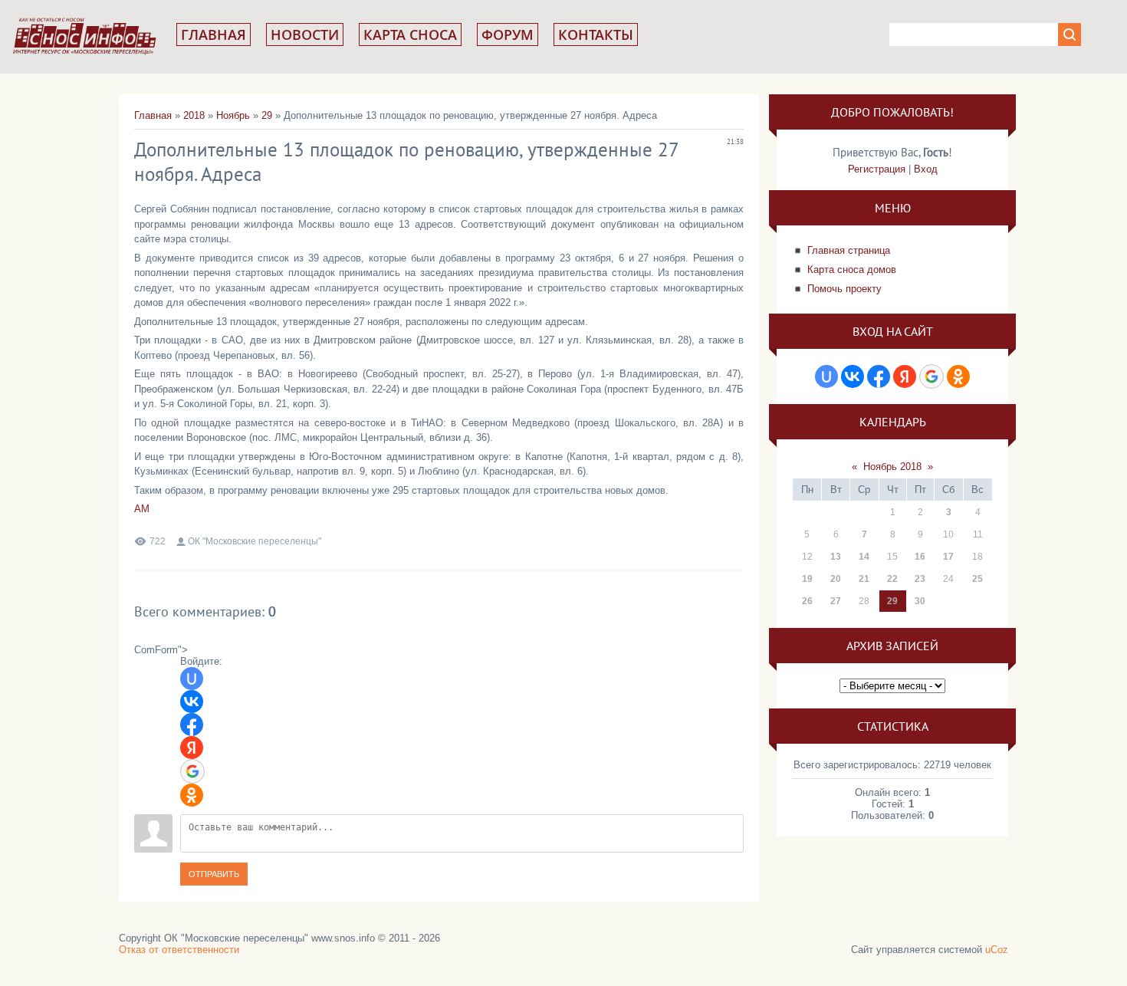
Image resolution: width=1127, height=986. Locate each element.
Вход (926, 169)
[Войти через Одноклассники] (191, 795)
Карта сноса (410, 34)
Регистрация (876, 169)
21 (864, 579)
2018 (194, 115)
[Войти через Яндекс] (191, 747)
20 (835, 579)
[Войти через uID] (191, 678)
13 (835, 556)
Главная (213, 34)
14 (864, 556)
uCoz (996, 949)
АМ (142, 508)
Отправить (214, 874)
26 (807, 601)
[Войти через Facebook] (191, 724)
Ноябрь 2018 (892, 466)
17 (948, 556)
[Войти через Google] (192, 771)
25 (977, 579)
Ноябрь (233, 115)
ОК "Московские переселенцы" (254, 541)
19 (807, 579)
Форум (507, 34)
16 (920, 556)
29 (266, 115)
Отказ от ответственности (179, 949)
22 (892, 579)
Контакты (595, 34)
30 (920, 601)
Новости (305, 34)
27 (835, 601)
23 (920, 579)
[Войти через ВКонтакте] (191, 701)
